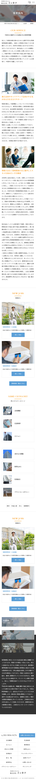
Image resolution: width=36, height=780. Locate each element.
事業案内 (26, 506)
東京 (8, 506)
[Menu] (33, 2)
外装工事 (14, 506)
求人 (20, 506)
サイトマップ (27, 767)
